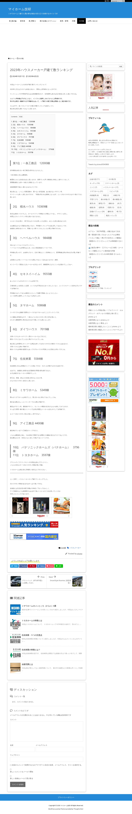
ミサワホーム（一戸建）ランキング (99, 288)
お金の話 (95, 179)
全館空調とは (27, 664)
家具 (92, 203)
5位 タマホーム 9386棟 (21, 134)
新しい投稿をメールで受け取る (21, 778)
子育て (94, 199)
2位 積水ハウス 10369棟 (22, 124)
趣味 (110, 211)
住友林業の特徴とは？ (31, 649)
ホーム (12, 58)
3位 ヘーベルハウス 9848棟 (23, 128)
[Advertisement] (66, 39)
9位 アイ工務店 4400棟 (21, 146)
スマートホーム (112, 183)
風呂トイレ (111, 215)
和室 (106, 195)
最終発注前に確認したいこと (99, 326)
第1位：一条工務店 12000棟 (23, 121)
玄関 (101, 207)
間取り (94, 215)
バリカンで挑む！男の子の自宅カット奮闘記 (104, 238)
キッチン (95, 183)
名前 (11, 745)
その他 (21, 58)
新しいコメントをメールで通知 (21, 772)
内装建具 (94, 195)
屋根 (111, 203)
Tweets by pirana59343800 (98, 164)
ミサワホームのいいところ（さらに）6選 (39, 606)
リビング (113, 191)
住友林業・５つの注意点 (32, 635)
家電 (102, 203)
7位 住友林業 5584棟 (21, 140)
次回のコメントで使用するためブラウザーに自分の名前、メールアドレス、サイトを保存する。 (47, 765)
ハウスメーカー (75, 548)
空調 (111, 207)
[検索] (123, 1)
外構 (116, 195)
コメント (13, 719)
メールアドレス (41, 745)
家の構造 (117, 199)
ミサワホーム (96, 191)
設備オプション (97, 211)
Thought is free (78, 809)
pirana (79, 553)
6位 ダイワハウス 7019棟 (22, 137)
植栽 (92, 207)
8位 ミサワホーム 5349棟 (22, 143)
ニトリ (93, 187)
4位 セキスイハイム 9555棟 (23, 131)
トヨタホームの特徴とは (32, 620)
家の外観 (105, 199)
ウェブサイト (15, 755)
